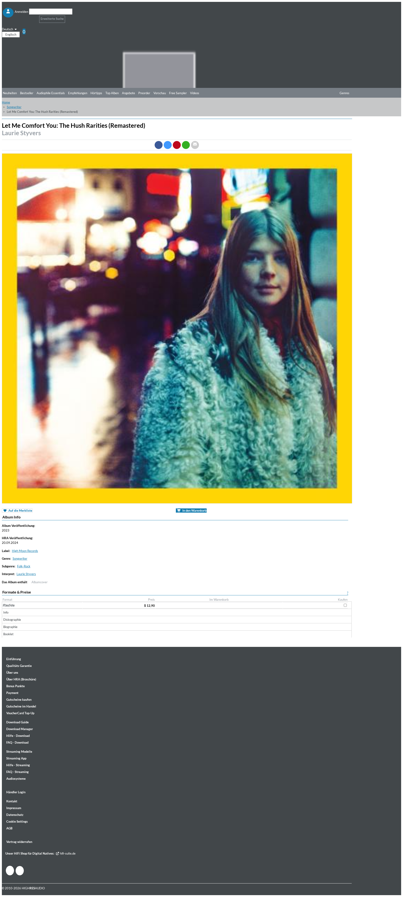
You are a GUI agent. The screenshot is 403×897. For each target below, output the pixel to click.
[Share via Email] (195, 145)
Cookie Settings (17, 821)
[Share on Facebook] (159, 145)
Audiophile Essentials (51, 93)
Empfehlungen (77, 93)
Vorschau (159, 93)
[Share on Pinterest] (177, 145)
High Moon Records (25, 551)
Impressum (13, 808)
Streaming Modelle (19, 751)
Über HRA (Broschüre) (21, 679)
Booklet (8, 634)
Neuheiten (10, 93)
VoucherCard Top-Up (20, 713)
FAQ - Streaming (17, 772)
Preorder (144, 93)
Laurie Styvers (21, 133)
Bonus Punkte (15, 686)
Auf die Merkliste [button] (20, 510)
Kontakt (11, 801)
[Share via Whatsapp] (186, 145)
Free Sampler (178, 93)
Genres (344, 93)
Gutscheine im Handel (21, 706)
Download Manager (19, 729)
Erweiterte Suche (52, 19)
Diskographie (12, 619)
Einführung (13, 659)
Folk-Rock (23, 566)
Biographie (10, 627)
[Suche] (32, 17)
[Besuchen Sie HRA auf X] (20, 870)
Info (5, 612)
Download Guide (17, 722)
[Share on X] (168, 145)
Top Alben (112, 93)
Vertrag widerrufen (19, 842)
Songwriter (14, 107)
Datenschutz (14, 815)
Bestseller (26, 93)
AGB (9, 828)
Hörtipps (96, 93)
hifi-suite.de (67, 853)
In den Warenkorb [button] (194, 510)
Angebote (128, 93)
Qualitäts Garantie (19, 666)
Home (6, 102)
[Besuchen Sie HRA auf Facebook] (10, 870)
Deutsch (8, 29)
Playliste (9, 605)
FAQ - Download (17, 742)
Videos (194, 93)
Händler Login (15, 792)
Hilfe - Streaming (18, 765)
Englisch (10, 34)
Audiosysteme (16, 778)
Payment (12, 693)
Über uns (12, 672)
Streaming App (16, 758)
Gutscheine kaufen (18, 699)
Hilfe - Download (18, 736)
